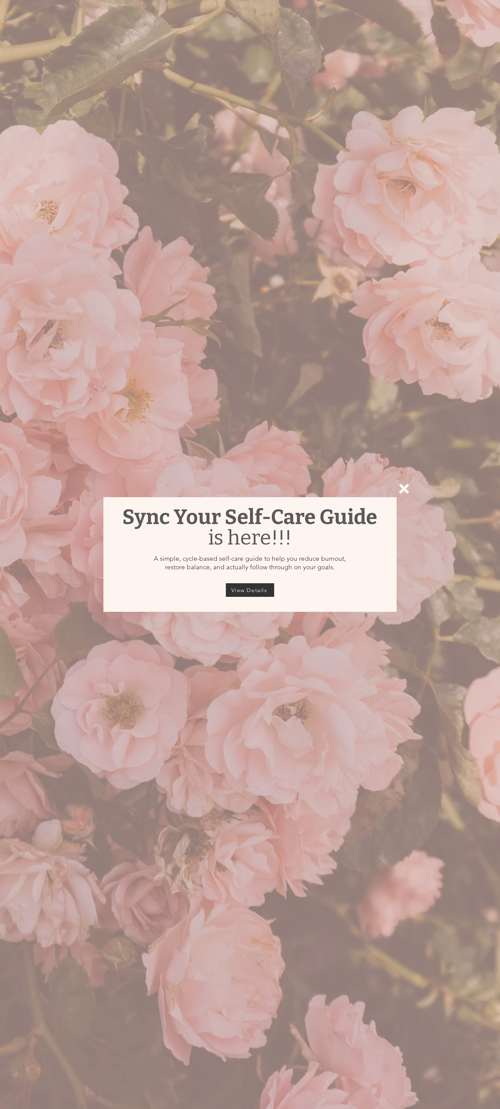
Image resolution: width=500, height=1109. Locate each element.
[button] (404, 489)
